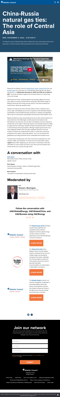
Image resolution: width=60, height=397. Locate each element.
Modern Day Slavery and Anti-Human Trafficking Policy (19, 382)
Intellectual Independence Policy (46, 377)
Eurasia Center (11, 90)
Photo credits (50, 382)
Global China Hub (44, 88)
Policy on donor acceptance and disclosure (40, 380)
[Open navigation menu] (58, 2)
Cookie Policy (18, 377)
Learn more (36, 272)
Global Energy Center (32, 88)
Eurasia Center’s (37, 280)
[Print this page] (28, 315)
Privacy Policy (35, 355)
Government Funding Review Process (19, 380)
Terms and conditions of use (30, 377)
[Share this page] (32, 315)
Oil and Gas (41, 197)
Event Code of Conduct (39, 382)
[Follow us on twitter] (27, 217)
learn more (36, 243)
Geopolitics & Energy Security (27, 197)
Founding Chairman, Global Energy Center (29, 190)
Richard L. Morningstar (27, 188)
